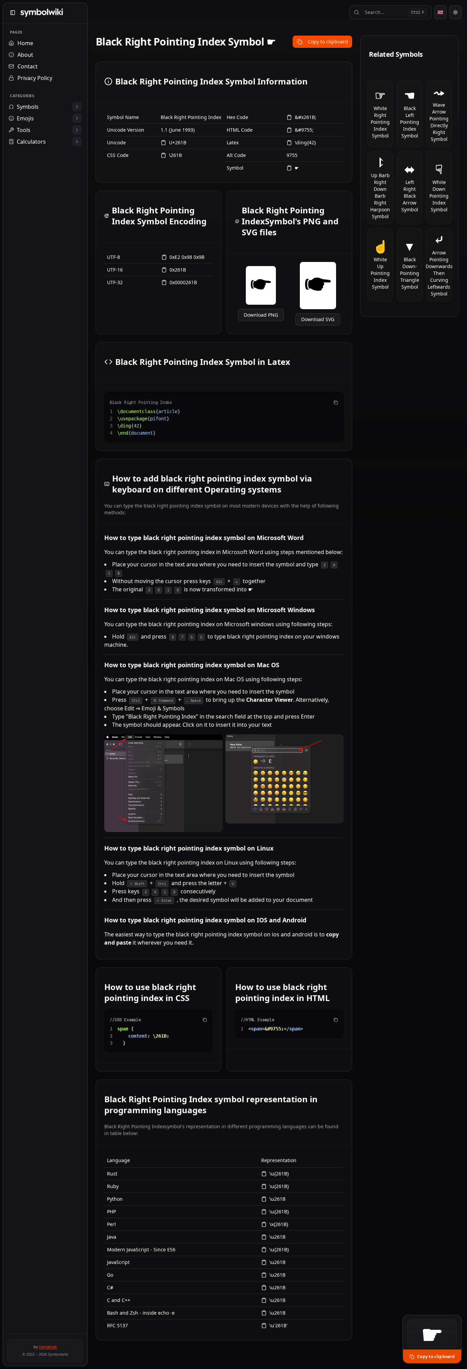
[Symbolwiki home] (41, 12)
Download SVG (317, 319)
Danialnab (48, 1346)
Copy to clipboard (328, 41)
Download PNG (261, 315)
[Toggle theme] (455, 12)
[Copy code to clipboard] (335, 402)
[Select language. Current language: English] (440, 12)
